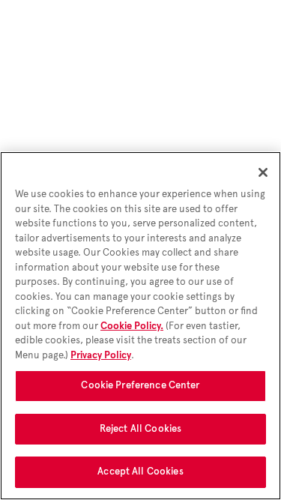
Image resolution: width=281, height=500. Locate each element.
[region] (140, 325)
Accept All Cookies (140, 472)
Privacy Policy (100, 355)
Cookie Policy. (131, 326)
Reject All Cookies (140, 429)
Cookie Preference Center (140, 385)
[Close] (263, 172)
